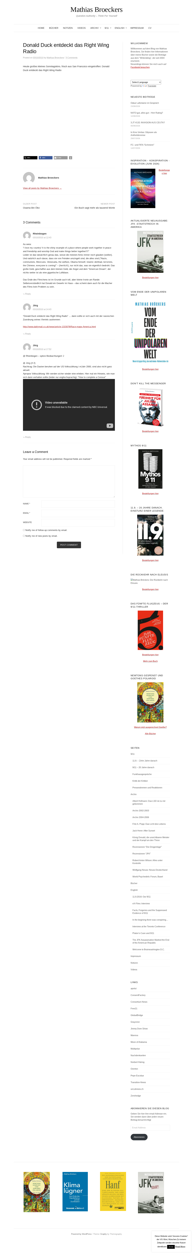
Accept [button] (171, 1247)
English (119, 28)
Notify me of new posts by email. (41, 536)
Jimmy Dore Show (139, 1029)
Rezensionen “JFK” (141, 854)
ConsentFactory (138, 995)
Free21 (134, 1008)
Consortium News (139, 1002)
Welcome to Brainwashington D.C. (148, 949)
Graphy (103, 1234)
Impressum (137, 28)
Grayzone (135, 1022)
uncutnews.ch (137, 1089)
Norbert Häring (137, 1062)
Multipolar (135, 1049)
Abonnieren (139, 1137)
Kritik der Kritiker (140, 781)
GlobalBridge (137, 1015)
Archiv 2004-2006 (140, 817)
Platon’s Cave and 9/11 (143, 933)
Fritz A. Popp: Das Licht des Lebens (149, 824)
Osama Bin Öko (31, 208)
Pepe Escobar (137, 1076)
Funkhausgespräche (142, 774)
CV (149, 28)
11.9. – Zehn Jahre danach (144, 761)
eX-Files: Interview (141, 903)
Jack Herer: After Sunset (143, 831)
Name (26, 504)
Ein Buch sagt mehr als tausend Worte (95, 208)
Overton (134, 1069)
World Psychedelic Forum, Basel (147, 877)
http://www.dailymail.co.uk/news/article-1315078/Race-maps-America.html (59, 326)
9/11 (107, 28)
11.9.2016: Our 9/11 (141, 897)
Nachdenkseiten (138, 1055)
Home (41, 28)
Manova (134, 1035)
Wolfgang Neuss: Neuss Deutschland (149, 870)
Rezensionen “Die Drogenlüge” (147, 847)
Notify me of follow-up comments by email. (46, 530)
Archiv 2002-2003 (140, 810)
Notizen (68, 28)
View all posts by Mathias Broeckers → (42, 188)
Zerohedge (136, 1096)
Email (26, 513)
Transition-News (138, 1082)
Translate (152, 86)
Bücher (53, 28)
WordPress (87, 1234)
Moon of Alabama (139, 1042)
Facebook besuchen (140, 67)
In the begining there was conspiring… (150, 920)
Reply (28, 294)
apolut (133, 988)
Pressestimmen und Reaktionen (147, 788)
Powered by (76, 1234)
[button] (30, 157)
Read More (180, 1246)
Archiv (94, 28)
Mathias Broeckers (96, 9)
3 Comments (71, 58)
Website (27, 522)
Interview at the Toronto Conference (148, 926)
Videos (81, 28)
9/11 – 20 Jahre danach (143, 767)
